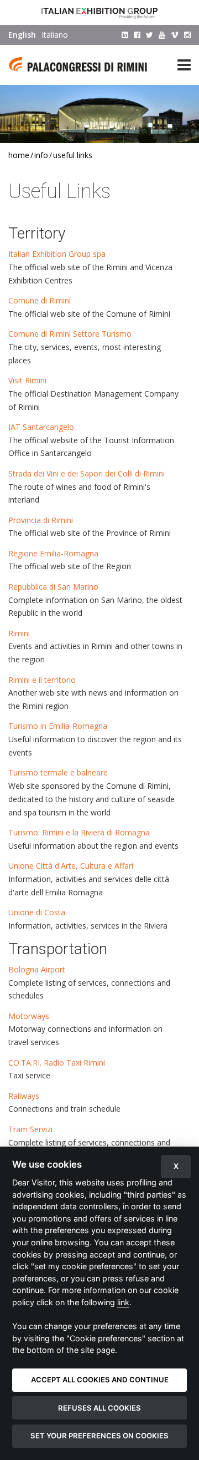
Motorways (28, 1016)
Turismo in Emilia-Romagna (57, 726)
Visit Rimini (30, 380)
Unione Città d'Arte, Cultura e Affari (70, 865)
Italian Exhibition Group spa (57, 254)
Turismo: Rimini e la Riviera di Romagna (79, 832)
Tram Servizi (30, 1129)
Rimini (19, 633)
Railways (23, 1096)
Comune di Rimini (39, 300)
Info (41, 155)
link (123, 1302)
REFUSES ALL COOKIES (99, 1407)
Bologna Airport (36, 969)
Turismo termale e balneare (58, 772)
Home (18, 155)
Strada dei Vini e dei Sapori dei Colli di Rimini (86, 473)
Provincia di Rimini (40, 520)
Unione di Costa (36, 912)
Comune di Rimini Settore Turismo (70, 333)
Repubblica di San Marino (54, 586)
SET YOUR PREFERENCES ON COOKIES (99, 1435)
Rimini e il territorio (42, 680)
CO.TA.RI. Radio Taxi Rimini (56, 1062)
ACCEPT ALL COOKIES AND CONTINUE (100, 1379)
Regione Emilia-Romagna (53, 553)
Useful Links (72, 155)
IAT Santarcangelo (41, 427)
